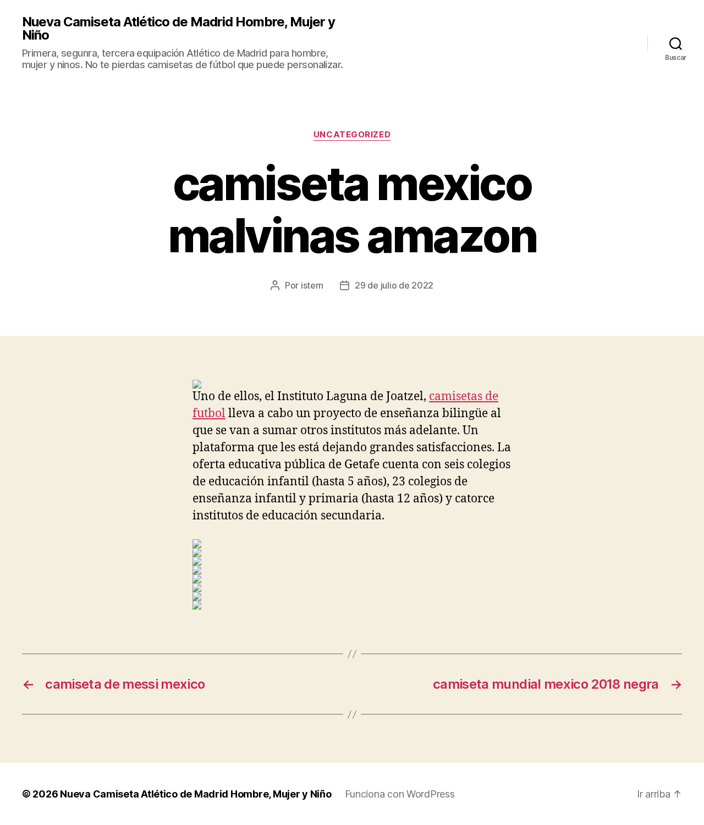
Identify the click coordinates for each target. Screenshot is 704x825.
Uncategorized (352, 135)
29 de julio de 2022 (394, 285)
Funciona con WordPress (400, 794)
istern (312, 285)
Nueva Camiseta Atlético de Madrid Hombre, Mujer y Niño (178, 28)
